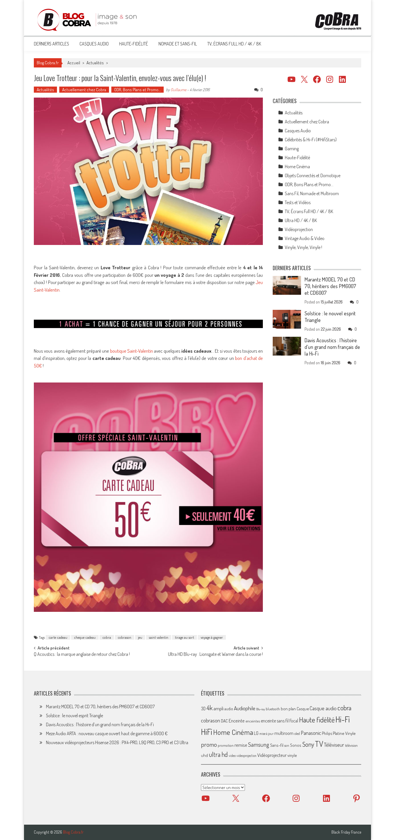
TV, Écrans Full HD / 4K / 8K (234, 44)
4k (209, 707)
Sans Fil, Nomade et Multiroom (312, 193)
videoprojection (246, 755)
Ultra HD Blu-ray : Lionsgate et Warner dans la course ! (215, 654)
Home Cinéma (297, 166)
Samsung (258, 744)
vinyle (292, 755)
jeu (140, 637)
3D (203, 708)
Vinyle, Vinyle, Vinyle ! (303, 247)
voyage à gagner (212, 637)
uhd (204, 755)
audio (228, 708)
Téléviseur (334, 745)
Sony (308, 744)
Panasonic (311, 732)
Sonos (295, 745)
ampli (218, 708)
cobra (106, 637)
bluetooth (273, 709)
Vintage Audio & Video (304, 238)
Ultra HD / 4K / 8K (301, 220)
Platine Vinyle (344, 733)
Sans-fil (276, 745)
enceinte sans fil (275, 721)
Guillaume (178, 89)
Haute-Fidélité (133, 44)
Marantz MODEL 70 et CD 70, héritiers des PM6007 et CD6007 (330, 286)
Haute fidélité (317, 719)
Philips (327, 733)
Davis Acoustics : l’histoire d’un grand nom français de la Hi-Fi (332, 347)
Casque (303, 708)
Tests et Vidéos (298, 202)
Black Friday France (346, 832)
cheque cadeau (85, 637)
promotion (226, 745)
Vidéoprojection (299, 229)
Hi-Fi (342, 719)
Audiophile (244, 708)
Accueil (73, 62)
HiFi (206, 731)
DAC (224, 721)
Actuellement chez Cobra (84, 89)
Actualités (95, 62)
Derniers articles (51, 44)
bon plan (288, 708)
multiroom (284, 733)
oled (297, 733)
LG (256, 733)
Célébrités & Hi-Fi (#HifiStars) (311, 139)
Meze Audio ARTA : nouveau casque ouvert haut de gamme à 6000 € (107, 733)
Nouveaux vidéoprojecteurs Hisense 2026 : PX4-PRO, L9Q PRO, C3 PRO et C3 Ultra (117, 742)
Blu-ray (260, 709)
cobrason (124, 637)
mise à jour (266, 733)
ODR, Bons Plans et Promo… (137, 89)
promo (209, 744)
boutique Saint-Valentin (131, 351)
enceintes (253, 720)
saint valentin (158, 637)
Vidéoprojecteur (272, 755)
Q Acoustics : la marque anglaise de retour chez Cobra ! (82, 654)
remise (241, 745)
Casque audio (323, 708)
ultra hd (218, 754)
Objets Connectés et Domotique (312, 175)
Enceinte (237, 721)
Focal (293, 721)
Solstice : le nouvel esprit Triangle (74, 715)
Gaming (292, 148)
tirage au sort (184, 637)
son (286, 745)
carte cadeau (58, 637)
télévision (351, 745)
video (232, 755)
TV (319, 744)
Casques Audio (94, 44)
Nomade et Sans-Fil (177, 44)
